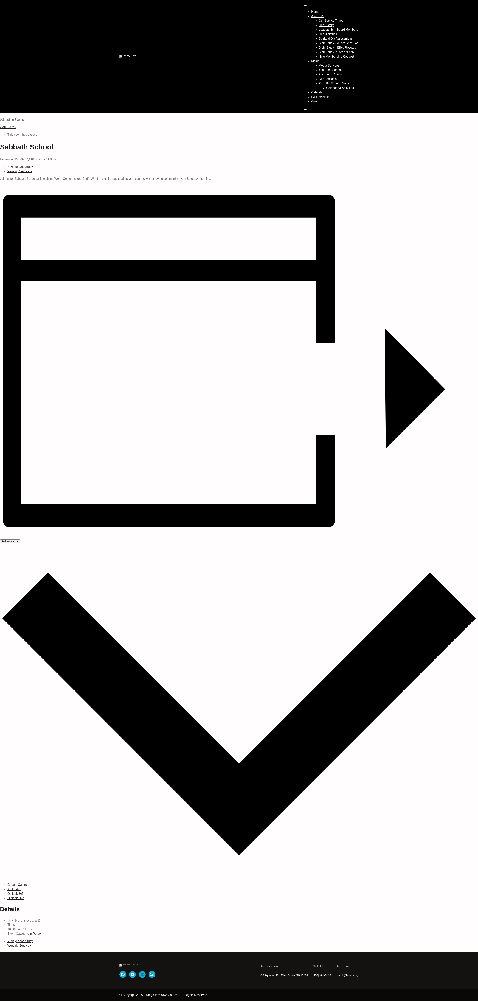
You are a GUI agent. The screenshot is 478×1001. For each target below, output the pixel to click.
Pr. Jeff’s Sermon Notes (334, 83)
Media (315, 61)
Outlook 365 (15, 893)
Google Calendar (18, 884)
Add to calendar (9, 541)
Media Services (329, 65)
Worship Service (19, 171)
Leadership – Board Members (338, 29)
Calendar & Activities (340, 87)
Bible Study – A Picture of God (338, 43)
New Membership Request (336, 56)
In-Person (36, 933)
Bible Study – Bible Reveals (337, 47)
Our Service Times (331, 20)
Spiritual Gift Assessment (335, 38)
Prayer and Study (20, 166)
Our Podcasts (328, 79)
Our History (326, 25)
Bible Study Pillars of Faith (336, 52)
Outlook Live (15, 898)
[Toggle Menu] (305, 5)
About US (317, 16)
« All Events (8, 127)
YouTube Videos (330, 70)
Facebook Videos (330, 74)
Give (314, 101)
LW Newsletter (320, 96)
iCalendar (14, 889)
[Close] (305, 109)
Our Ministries (328, 34)
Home (315, 11)
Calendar (317, 92)
